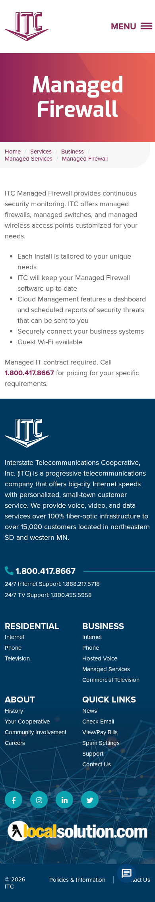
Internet (14, 637)
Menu (125, 26)
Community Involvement (35, 732)
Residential (32, 626)
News (89, 710)
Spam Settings (101, 743)
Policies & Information (77, 879)
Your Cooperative (27, 721)
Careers (15, 743)
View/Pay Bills (100, 732)
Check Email (98, 721)
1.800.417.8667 (29, 373)
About (20, 699)
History (14, 710)
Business (72, 151)
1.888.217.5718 (81, 584)
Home (13, 151)
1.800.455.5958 (71, 595)
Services (41, 151)
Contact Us (96, 764)
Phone (13, 647)
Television (17, 658)
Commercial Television (111, 680)
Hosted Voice (99, 658)
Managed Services (28, 158)
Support (92, 753)
